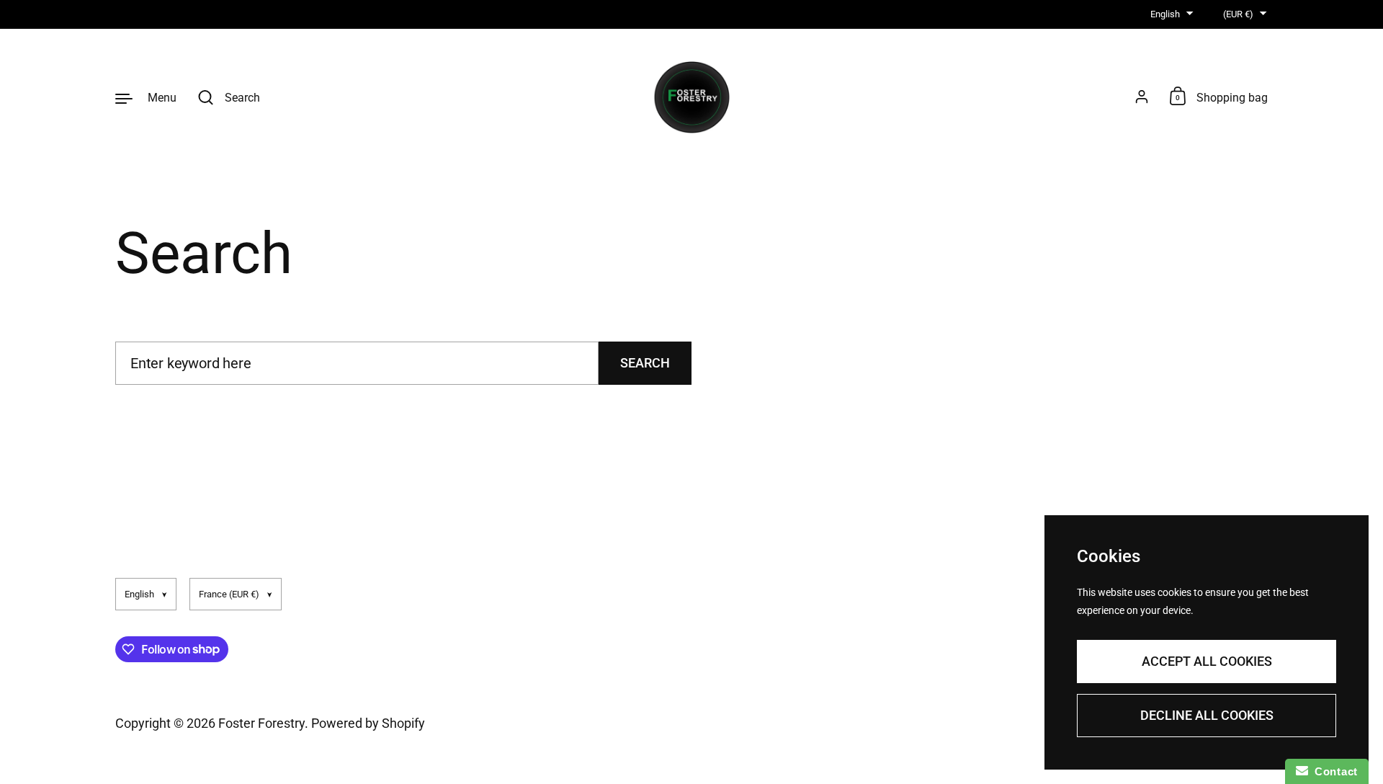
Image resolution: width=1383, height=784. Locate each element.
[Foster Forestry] (692, 97)
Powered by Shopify (368, 723)
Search (645, 362)
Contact (1333, 771)
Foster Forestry (261, 723)
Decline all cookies (1207, 715)
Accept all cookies (1207, 661)
